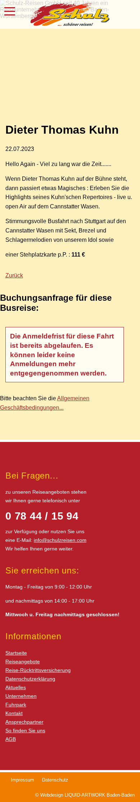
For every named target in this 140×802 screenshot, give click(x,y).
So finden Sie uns (25, 730)
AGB (10, 739)
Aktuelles (15, 687)
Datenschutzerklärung (30, 679)
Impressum (22, 780)
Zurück (14, 275)
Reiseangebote (22, 661)
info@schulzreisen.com (60, 540)
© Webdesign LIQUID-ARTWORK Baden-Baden (85, 795)
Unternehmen (21, 696)
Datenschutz (55, 780)
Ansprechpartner (24, 722)
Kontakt (14, 713)
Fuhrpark (15, 704)
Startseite (16, 653)
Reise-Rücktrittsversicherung (38, 670)
